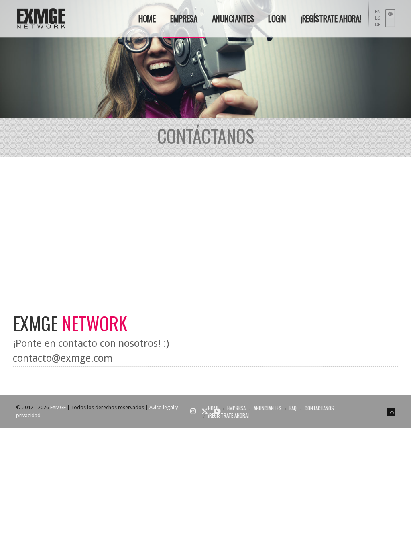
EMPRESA (183, 18)
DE (378, 24)
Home (147, 18)
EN (378, 11)
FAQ (293, 408)
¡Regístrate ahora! (331, 18)
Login (277, 18)
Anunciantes (233, 18)
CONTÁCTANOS (319, 408)
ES (377, 18)
